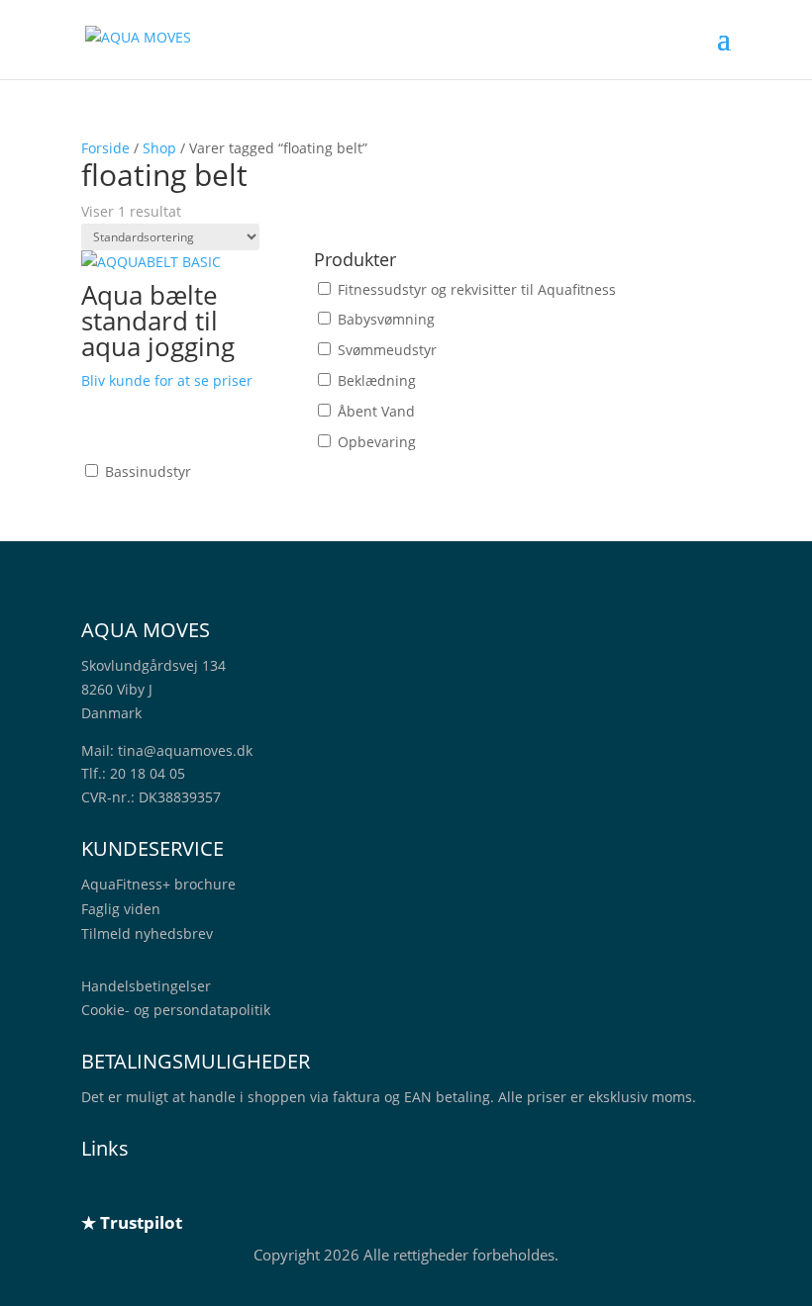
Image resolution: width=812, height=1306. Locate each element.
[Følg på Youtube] (216, 1188)
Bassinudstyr (148, 471)
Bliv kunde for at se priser (167, 380)
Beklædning (377, 380)
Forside (105, 148)
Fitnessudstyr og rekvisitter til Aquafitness (477, 289)
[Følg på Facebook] (136, 1188)
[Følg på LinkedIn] (97, 1188)
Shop (159, 148)
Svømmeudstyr (387, 349)
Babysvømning (386, 319)
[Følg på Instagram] (176, 1188)
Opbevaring (377, 441)
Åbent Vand (376, 411)
